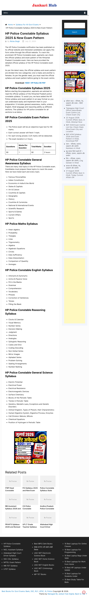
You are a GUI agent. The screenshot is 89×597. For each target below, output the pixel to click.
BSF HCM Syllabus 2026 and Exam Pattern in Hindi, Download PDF (73, 137)
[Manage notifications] (84, 592)
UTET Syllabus (10, 569)
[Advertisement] (74, 218)
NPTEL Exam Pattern (12, 562)
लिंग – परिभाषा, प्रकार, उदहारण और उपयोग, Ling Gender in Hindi (74, 160)
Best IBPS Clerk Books (43, 544)
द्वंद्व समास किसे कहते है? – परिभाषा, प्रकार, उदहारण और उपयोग (75, 153)
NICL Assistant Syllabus (13, 550)
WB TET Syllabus (10, 566)
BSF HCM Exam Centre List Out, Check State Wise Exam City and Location (75, 128)
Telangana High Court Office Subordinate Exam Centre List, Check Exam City (75, 111)
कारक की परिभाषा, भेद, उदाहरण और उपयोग (73, 167)
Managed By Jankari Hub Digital (61, 594)
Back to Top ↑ (81, 594)
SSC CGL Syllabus (11, 559)
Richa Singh (15, 41)
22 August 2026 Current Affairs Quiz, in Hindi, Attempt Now (75, 120)
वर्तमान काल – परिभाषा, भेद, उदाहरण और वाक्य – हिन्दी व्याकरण (75, 103)
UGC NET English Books (44, 565)
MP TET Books (40, 574)
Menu (5, 13)
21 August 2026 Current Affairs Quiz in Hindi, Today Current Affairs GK (75, 174)
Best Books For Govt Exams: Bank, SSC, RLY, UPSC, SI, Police (27, 591)
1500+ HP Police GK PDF (35, 83)
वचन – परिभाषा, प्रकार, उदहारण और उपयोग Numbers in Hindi (73, 146)
